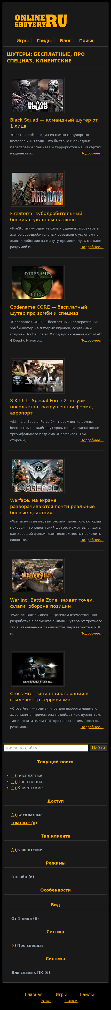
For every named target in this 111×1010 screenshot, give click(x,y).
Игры (23, 40)
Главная (34, 994)
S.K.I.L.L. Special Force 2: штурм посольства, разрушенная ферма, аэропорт (51, 407)
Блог (65, 40)
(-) (14, 775)
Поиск (86, 40)
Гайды (44, 40)
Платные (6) (24, 823)
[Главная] (41, 34)
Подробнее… (92, 153)
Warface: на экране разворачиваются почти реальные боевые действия (52, 506)
